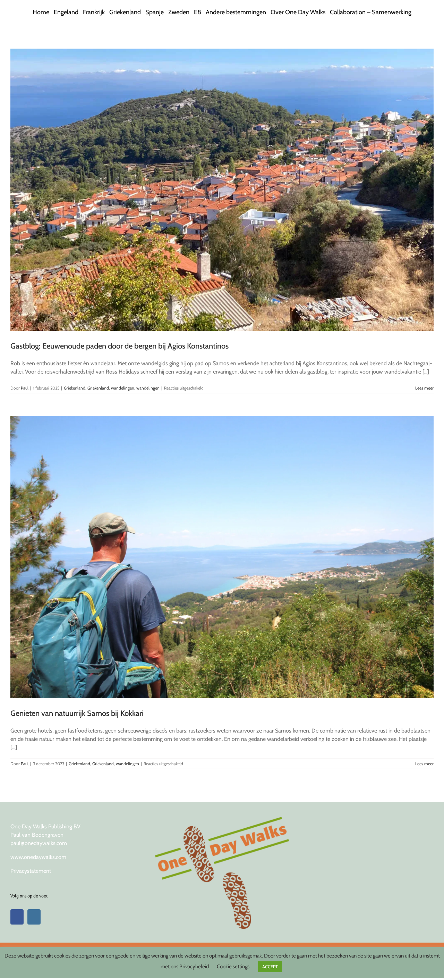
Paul (24, 388)
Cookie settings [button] (233, 966)
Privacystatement (30, 871)
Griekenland (74, 388)
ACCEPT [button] (270, 966)
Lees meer (424, 388)
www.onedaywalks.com (38, 857)
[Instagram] (34, 917)
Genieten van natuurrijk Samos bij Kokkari (77, 713)
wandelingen (122, 388)
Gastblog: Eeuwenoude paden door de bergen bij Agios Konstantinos (119, 346)
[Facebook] (17, 917)
